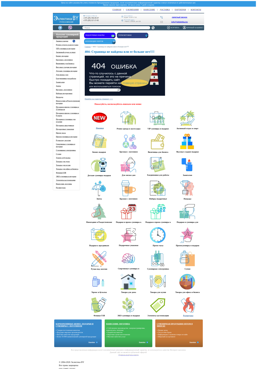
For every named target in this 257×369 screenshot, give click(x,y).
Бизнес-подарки (62, 56)
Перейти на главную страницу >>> (99, 99)
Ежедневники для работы (66, 78)
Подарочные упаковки (65, 129)
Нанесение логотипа (64, 184)
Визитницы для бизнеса (65, 63)
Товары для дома (63, 161)
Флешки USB (61, 173)
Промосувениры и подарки (66, 137)
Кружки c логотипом (64, 90)
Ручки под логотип (63, 140)
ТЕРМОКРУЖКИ (124, 35)
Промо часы (61, 133)
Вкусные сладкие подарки (66, 67)
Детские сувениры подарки (66, 71)
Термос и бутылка (63, 158)
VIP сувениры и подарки (65, 49)
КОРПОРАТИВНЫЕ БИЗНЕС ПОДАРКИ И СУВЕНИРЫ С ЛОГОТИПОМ (74, 325)
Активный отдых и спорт (65, 52)
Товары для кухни (63, 165)
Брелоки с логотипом (64, 60)
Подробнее (91, 342)
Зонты (58, 86)
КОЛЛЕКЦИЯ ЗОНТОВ (94, 41)
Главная (88, 47)
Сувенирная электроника (66, 150)
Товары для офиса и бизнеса (67, 169)
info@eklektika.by (179, 22)
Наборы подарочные (64, 93)
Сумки (58, 154)
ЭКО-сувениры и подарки (66, 176)
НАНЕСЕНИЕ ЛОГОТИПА (118, 324)
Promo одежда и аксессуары (67, 45)
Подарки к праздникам (65, 125)
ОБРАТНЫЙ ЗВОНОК (179, 17)
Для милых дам (62, 75)
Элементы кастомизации (65, 180)
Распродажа (61, 188)
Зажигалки (60, 82)
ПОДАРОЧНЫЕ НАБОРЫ (94, 35)
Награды (59, 97)
